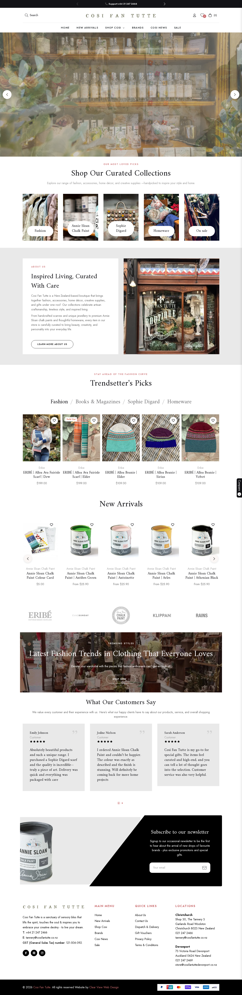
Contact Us (141, 921)
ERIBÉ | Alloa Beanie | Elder (121, 475)
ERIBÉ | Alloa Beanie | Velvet (200, 475)
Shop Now (119, 679)
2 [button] (121, 149)
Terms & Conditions (146, 945)
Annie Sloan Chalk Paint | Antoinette (121, 576)
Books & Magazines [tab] (97, 402)
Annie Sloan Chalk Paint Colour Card (40, 576)
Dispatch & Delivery (147, 927)
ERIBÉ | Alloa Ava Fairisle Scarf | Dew (41, 475)
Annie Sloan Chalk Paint (80, 229)
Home (98, 915)
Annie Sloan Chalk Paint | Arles (161, 576)
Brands (99, 933)
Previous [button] (7, 94)
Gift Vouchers (143, 933)
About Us (140, 915)
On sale (201, 231)
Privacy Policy (143, 939)
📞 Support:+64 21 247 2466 (121, 3)
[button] (164, 4)
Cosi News (101, 939)
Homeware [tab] (179, 402)
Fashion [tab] (59, 402)
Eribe (42, 468)
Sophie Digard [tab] (144, 402)
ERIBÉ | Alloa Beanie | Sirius (161, 475)
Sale (97, 945)
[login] (194, 15)
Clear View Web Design (104, 987)
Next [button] (234, 94)
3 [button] (125, 149)
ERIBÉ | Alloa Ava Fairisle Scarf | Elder (81, 475)
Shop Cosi (101, 927)
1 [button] (116, 149)
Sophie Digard (121, 229)
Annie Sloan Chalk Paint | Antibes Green (80, 576)
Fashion (40, 231)
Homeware (161, 231)
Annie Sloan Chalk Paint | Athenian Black (201, 576)
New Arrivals (102, 921)
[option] (41, 453)
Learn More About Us (52, 344)
